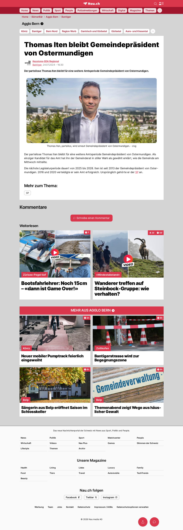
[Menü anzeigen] (161, 3)
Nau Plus (83, 443)
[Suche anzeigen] (155, 3)
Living (53, 467)
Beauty (24, 478)
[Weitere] (159, 10)
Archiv (82, 448)
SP (136, 172)
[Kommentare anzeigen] (154, 522)
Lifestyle (25, 448)
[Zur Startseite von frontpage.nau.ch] (91, 3)
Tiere (52, 473)
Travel (82, 473)
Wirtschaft (26, 443)
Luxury (111, 467)
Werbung (39, 507)
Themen (54, 448)
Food (23, 473)
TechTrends (142, 473)
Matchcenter (114, 438)
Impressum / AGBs (103, 507)
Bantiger (66, 16)
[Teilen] (142, 522)
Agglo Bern (52, 16)
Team (50, 507)
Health (24, 467)
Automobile (113, 473)
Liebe (81, 467)
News (23, 438)
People (140, 438)
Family (140, 467)
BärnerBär (37, 16)
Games (111, 443)
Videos (53, 443)
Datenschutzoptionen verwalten (133, 507)
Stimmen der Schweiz (147, 443)
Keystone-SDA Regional (46, 61)
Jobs (59, 507)
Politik (53, 438)
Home (25, 16)
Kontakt (70, 507)
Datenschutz (84, 507)
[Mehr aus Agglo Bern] (92, 310)
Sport (81, 438)
